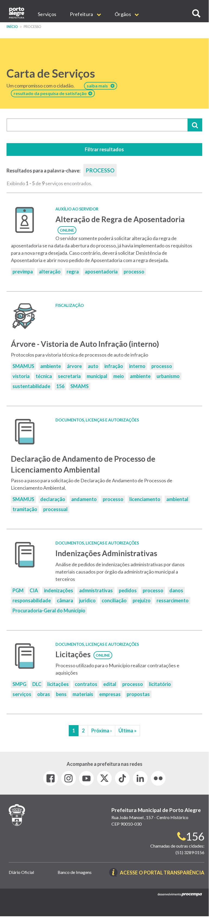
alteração (50, 272)
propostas (138, 694)
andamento (84, 499)
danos (176, 590)
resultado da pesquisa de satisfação (51, 93)
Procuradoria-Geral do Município (49, 610)
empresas (110, 694)
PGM (18, 590)
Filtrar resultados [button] (104, 149)
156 (60, 386)
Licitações (73, 654)
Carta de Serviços (51, 73)
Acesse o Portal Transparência (162, 873)
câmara (65, 600)
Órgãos (123, 14)
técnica (44, 376)
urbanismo (168, 376)
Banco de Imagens (75, 872)
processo (134, 272)
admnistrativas (96, 590)
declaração (52, 499)
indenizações (58, 590)
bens (61, 694)
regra (73, 272)
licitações (58, 684)
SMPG (19, 684)
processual (55, 509)
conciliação (114, 600)
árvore (74, 366)
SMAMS (79, 386)
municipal (97, 376)
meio (118, 376)
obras (43, 694)
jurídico (87, 600)
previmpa (23, 272)
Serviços (47, 14)
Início (12, 27)
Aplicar (195, 124)
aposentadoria (101, 272)
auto (93, 366)
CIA (34, 590)
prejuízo (142, 600)
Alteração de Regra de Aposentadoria (120, 219)
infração (113, 366)
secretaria (69, 376)
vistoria (21, 376)
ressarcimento (173, 600)
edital (109, 684)
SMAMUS (23, 366)
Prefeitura (82, 14)
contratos (86, 684)
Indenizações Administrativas (106, 553)
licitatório (160, 684)
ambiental (177, 499)
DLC (36, 684)
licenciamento (144, 499)
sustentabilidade (31, 386)
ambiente (50, 366)
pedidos (128, 590)
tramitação (25, 509)
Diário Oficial (21, 872)
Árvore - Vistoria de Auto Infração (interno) (85, 343)
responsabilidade (32, 600)
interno (137, 366)
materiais (83, 694)
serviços (22, 694)
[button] (196, 13)
